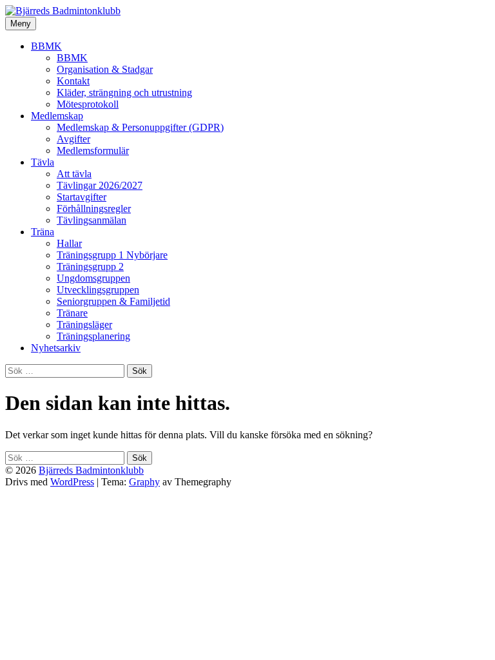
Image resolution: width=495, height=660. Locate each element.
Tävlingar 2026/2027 (99, 185)
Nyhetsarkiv (56, 347)
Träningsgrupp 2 (90, 266)
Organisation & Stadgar (105, 69)
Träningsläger (84, 324)
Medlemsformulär (93, 150)
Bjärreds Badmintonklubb (91, 470)
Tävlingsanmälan (91, 220)
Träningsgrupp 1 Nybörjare (112, 254)
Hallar (69, 243)
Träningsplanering (93, 336)
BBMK (46, 46)
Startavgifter (81, 196)
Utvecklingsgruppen (98, 289)
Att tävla (74, 173)
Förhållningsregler (94, 208)
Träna (42, 231)
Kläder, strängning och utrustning (124, 92)
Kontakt (73, 80)
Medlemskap (57, 115)
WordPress (72, 481)
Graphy (144, 481)
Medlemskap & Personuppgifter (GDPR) (140, 127)
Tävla (42, 162)
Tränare (72, 312)
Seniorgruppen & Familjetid (113, 301)
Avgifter (73, 138)
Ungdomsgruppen (93, 278)
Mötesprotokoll (88, 104)
